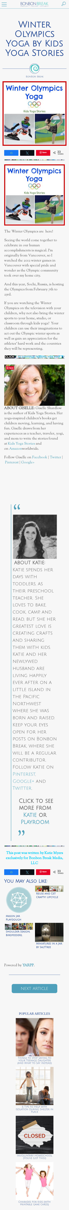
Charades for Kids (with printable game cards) (34, 1203)
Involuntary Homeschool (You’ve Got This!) (34, 1156)
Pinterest (12, 462)
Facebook (39, 457)
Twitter (55, 457)
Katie (30, 815)
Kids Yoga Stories (21, 443)
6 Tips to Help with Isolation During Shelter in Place (34, 1109)
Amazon (15, 448)
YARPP (28, 965)
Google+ (27, 462)
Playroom (35, 822)
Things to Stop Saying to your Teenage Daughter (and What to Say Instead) (34, 1060)
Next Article (34, 988)
